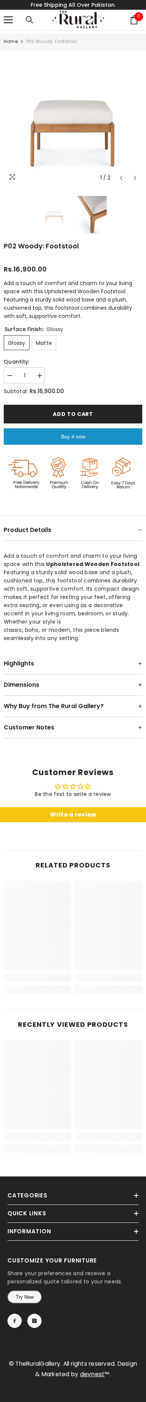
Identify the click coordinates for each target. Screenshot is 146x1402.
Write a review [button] (73, 814)
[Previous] (121, 177)
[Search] (29, 19)
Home (11, 41)
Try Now (25, 1297)
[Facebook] (14, 1321)
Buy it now (73, 437)
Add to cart (73, 414)
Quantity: (17, 361)
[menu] (8, 19)
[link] (37, 977)
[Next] (135, 177)
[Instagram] (34, 1321)
